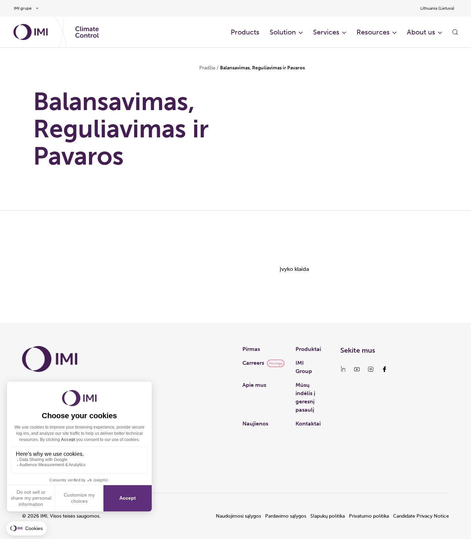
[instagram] (370, 369)
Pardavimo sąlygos (285, 516)
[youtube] (357, 369)
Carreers (253, 363)
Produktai (308, 349)
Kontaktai (308, 423)
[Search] (455, 32)
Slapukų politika (327, 516)
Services (326, 32)
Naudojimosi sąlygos (238, 516)
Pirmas (251, 349)
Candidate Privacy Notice (421, 516)
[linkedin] (343, 369)
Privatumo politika (369, 516)
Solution (283, 32)
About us (421, 32)
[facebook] (384, 369)
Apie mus (254, 385)
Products (245, 32)
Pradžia (207, 68)
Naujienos (255, 423)
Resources (373, 32)
